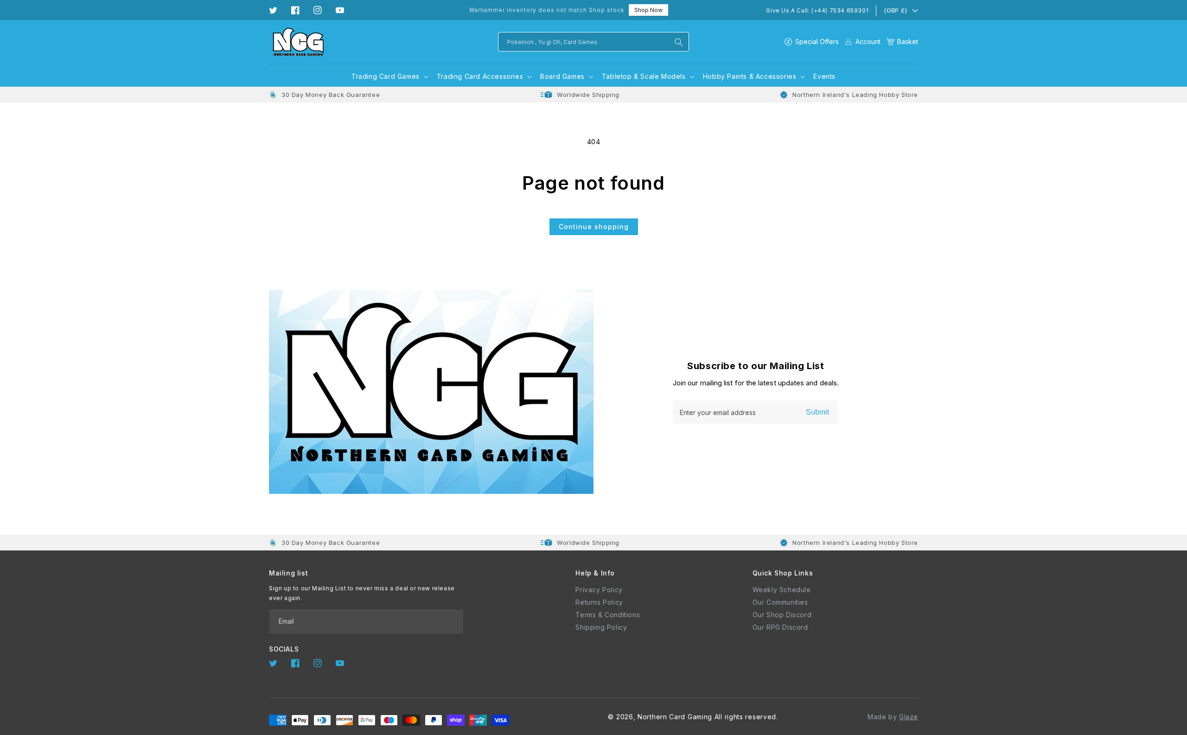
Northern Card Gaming (675, 717)
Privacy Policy (598, 590)
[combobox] (593, 41)
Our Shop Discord (782, 615)
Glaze (908, 717)
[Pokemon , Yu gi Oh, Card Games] (679, 42)
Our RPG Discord (780, 627)
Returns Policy (599, 602)
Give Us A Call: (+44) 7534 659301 (817, 10)
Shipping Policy (601, 627)
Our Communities (780, 602)
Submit (817, 412)
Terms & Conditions (607, 615)
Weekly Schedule (782, 590)
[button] (902, 41)
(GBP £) (895, 10)
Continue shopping (594, 226)
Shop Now (648, 9)
